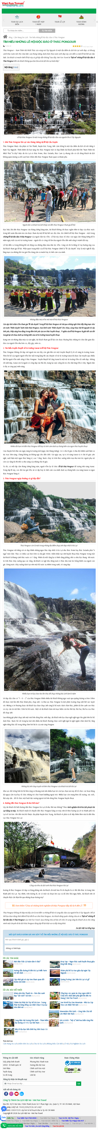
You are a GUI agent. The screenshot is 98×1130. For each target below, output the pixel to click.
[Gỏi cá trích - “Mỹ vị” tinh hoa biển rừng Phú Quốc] (54, 1023)
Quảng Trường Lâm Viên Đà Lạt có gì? (75, 979)
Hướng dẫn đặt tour (37, 1065)
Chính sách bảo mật (37, 1068)
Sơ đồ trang (7, 1075)
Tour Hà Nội (54, 1123)
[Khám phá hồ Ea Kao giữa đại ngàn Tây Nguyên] (55, 973)
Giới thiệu (6, 1068)
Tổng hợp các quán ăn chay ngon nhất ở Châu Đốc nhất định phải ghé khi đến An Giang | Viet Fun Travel (76, 995)
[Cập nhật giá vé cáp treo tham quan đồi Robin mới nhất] (8, 982)
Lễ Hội (66, 1043)
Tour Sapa (65, 1123)
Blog (10, 37)
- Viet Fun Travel (36, 1113)
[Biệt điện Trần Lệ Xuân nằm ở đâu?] (8, 964)
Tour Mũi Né (88, 1123)
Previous (4, 20)
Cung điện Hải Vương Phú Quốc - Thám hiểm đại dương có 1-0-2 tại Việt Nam (31, 1021)
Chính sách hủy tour (37, 1071)
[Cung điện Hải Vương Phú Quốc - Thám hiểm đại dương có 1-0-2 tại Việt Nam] (9, 1023)
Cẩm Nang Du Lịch (21, 37)
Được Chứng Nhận (71, 1057)
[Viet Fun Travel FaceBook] (5, 1093)
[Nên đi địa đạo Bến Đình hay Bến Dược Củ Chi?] (9, 1032)
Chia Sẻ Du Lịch (40, 1043)
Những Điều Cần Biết (55, 1043)
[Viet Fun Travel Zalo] (21, 1093)
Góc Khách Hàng (37, 1057)
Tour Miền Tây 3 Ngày (30, 1121)
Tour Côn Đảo (43, 1123)
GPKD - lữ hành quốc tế (12, 1065)
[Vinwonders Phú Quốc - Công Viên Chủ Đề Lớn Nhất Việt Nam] (54, 1014)
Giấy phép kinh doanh (11, 1061)
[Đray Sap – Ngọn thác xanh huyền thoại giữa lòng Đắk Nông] (55, 964)
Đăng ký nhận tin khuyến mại (15, 1079)
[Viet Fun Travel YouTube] (16, 1093)
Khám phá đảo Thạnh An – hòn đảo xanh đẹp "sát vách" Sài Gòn (29, 994)
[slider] (77, 46)
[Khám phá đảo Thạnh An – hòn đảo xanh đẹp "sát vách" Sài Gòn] (8, 996)
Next (94, 20)
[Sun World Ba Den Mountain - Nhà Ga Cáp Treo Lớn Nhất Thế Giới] (55, 1005)
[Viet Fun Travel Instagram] (10, 1093)
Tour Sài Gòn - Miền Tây (49, 1121)
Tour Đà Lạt (76, 1123)
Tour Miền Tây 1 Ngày (47, 1118)
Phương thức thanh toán (39, 1061)
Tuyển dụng (7, 1071)
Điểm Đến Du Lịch (25, 1043)
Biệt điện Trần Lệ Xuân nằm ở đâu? (27, 961)
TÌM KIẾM (48, 31)
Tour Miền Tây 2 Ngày (11, 1121)
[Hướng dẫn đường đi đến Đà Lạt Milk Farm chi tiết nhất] (8, 973)
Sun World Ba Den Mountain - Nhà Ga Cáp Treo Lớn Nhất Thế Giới (77, 1003)
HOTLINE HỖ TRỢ (15, 1126)
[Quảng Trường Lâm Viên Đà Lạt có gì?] (55, 982)
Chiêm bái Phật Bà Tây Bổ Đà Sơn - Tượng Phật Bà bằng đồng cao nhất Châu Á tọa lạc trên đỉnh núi (30, 1004)
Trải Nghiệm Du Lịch (77, 1043)
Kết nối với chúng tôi (11, 1089)
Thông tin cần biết (10, 1057)
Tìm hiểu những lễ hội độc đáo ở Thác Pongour (47, 37)
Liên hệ (32, 1075)
